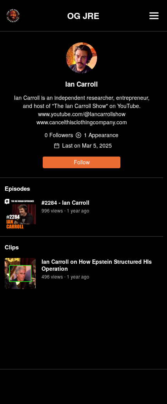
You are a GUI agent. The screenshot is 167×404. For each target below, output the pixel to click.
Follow (82, 162)
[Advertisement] (83, 386)
